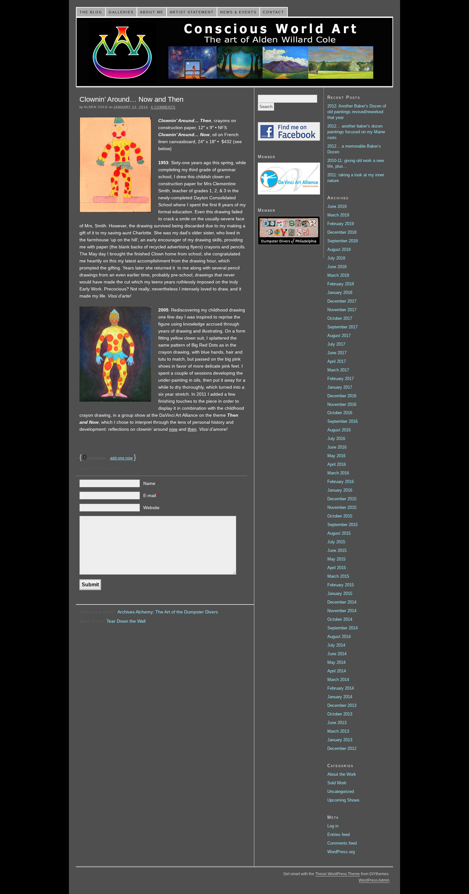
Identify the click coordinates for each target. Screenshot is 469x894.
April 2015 (336, 567)
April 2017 (336, 361)
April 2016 (336, 464)
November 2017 (341, 309)
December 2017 (341, 301)
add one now (121, 458)
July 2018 (336, 258)
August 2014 (339, 636)
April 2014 (336, 671)
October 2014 (339, 619)
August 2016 (339, 430)
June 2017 (336, 352)
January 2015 (339, 593)
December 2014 (341, 602)
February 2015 (340, 585)
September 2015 (342, 524)
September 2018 (342, 240)
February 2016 (340, 481)
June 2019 (336, 206)
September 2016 (342, 421)
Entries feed (338, 834)
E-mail (151, 495)
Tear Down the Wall (126, 621)
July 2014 (336, 645)
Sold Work (336, 782)
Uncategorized (340, 791)
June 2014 (336, 653)
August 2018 (339, 249)
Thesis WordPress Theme (337, 874)
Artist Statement (192, 12)
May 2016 (336, 455)
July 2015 (336, 541)
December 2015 (341, 498)
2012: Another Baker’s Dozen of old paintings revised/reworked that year (356, 112)
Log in (333, 826)
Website (151, 507)
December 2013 (341, 705)
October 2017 (339, 318)
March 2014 (338, 679)
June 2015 (336, 550)
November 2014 (341, 610)
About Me (151, 12)
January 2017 (339, 387)
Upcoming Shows (343, 800)
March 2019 (338, 215)
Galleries (121, 12)
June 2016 (336, 447)
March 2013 (338, 731)
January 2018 (339, 292)
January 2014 (339, 696)
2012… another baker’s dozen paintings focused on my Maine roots (356, 132)
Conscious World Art (234, 52)
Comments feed (342, 843)
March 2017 (338, 370)
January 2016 (339, 490)
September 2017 (342, 327)
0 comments (163, 107)
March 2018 (338, 275)
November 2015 (341, 507)
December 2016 (341, 395)
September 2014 (342, 628)
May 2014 (336, 662)
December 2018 (341, 232)
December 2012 (341, 748)
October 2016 (339, 412)
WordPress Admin (374, 880)
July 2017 (336, 344)
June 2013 (336, 722)
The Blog (90, 12)
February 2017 (340, 378)
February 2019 (340, 223)
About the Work (341, 774)
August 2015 (339, 533)
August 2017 (339, 335)
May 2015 (336, 559)
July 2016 (336, 438)
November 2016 (341, 404)
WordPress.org (341, 851)
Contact (273, 12)
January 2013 (339, 739)
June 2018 (336, 266)
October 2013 (339, 714)
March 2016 (338, 473)
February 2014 (340, 688)
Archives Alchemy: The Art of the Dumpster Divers (167, 611)
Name (150, 483)
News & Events (238, 12)
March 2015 (338, 576)
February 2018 (340, 284)
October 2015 (339, 516)
